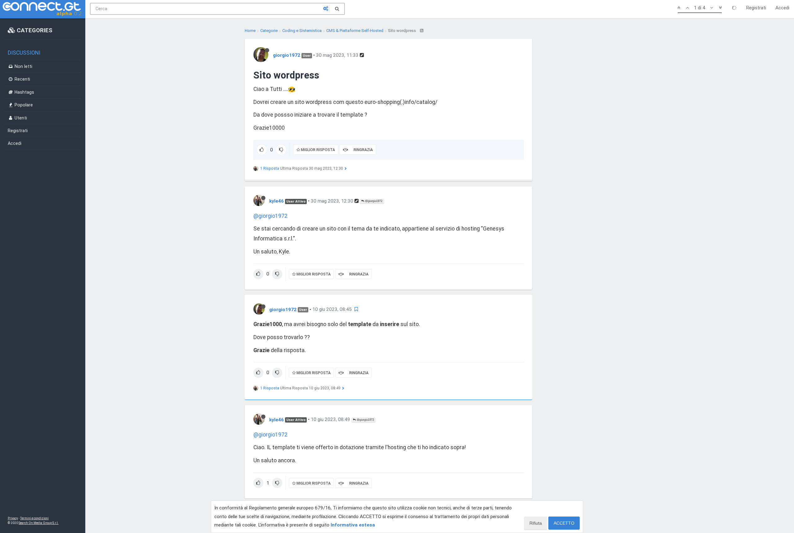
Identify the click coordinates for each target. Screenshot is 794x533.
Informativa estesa (353, 525)
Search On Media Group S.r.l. (39, 523)
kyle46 (276, 201)
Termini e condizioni (34, 518)
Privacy (13, 518)
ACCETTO (564, 523)
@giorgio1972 (373, 201)
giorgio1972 (286, 55)
